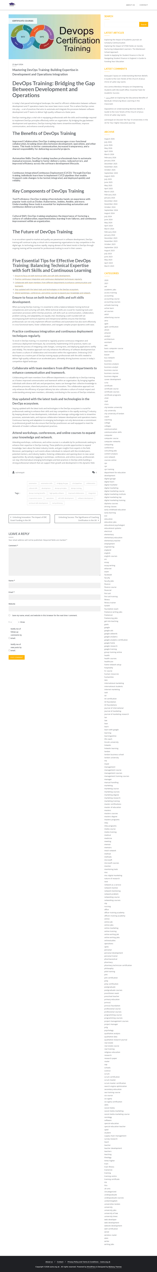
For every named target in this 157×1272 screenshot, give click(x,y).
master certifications (112, 804)
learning (107, 733)
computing (108, 444)
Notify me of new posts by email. (16, 647)
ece (105, 516)
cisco (106, 404)
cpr (105, 466)
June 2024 (108, 219)
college (107, 423)
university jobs (110, 1210)
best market (109, 351)
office (106, 909)
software (107, 1120)
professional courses (112, 1012)
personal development (113, 953)
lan (105, 717)
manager (108, 779)
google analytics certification (116, 640)
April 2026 (108, 151)
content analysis (111, 454)
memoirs (108, 847)
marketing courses (112, 792)
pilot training (109, 971)
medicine (108, 838)
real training (109, 1049)
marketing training (112, 801)
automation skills (46, 483)
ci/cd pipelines (77, 483)
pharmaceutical (110, 959)
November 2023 (110, 241)
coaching (108, 420)
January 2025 (109, 198)
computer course (111, 438)
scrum (107, 1074)
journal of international (114, 708)
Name (12, 580)
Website (12, 604)
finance (107, 584)
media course (110, 829)
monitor (107, 866)
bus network (109, 358)
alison (106, 330)
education (108, 519)
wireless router (110, 1235)
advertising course (112, 317)
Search (108, 16)
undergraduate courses (114, 1198)
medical (107, 835)
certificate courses (111, 392)
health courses (110, 658)
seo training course (112, 1092)
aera (106, 320)
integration (92, 493)
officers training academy (114, 916)
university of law (111, 1213)
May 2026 (108, 148)
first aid (107, 593)
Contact (60, 1262)
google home (109, 643)
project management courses (116, 1021)
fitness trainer (110, 602)
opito (106, 947)
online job (108, 922)
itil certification (110, 698)
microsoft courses (111, 863)
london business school (114, 754)
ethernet (107, 568)
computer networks (112, 441)
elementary (109, 534)
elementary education (113, 537)
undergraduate (110, 1195)
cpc (105, 463)
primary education (112, 999)
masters (107, 810)
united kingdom (110, 1201)
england (107, 550)
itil (105, 695)
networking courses (112, 900)
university (108, 1207)
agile (106, 323)
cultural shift (33, 488)
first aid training (111, 596)
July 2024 (108, 216)
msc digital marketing (113, 875)
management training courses (116, 776)
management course (112, 770)
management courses (113, 773)
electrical (108, 531)
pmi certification (111, 978)
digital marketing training (114, 500)
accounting (108, 296)
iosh (106, 692)
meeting (107, 841)
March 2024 (109, 229)
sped (106, 1129)
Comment (13, 545)
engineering (109, 547)
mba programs (110, 826)
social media (109, 1108)
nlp (105, 903)
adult (106, 314)
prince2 (107, 1002)
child (106, 398)
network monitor (111, 888)
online (107, 919)
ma (105, 760)
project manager (111, 1024)
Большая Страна (111, 76)
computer (108, 435)
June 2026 (108, 145)
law (105, 720)
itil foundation (110, 702)
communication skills (113, 432)
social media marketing (114, 1111)
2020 (106, 280)
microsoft (108, 860)
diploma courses (111, 503)
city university (110, 410)
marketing (108, 785)
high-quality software (57, 493)
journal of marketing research (116, 714)
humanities (109, 677)
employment (109, 544)
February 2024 (110, 232)
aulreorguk (19, 472)
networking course (112, 897)
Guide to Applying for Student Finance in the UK (124, 55)
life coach (108, 739)
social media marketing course (117, 1114)
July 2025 (108, 179)
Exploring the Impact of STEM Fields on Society (123, 46)
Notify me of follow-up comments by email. (16, 633)
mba (106, 823)
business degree (111, 376)
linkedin (107, 745)
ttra (105, 1185)
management (109, 767)
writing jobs (109, 1244)
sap (105, 1064)
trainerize (108, 1170)
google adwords (110, 633)
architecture (109, 339)
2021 (106, 283)
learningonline (110, 736)
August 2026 (109, 139)
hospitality (108, 668)
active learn (109, 308)
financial (107, 590)
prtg (106, 1027)
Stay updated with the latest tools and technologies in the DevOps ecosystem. (47, 289)
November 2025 (110, 167)
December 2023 (110, 238)
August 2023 (109, 250)
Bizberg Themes (115, 1267)
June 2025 (108, 182)
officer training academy (114, 912)
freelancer (108, 615)
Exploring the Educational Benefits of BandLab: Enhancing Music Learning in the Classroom (126, 101)
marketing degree (111, 795)
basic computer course (113, 348)
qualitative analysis (112, 1033)
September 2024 (111, 210)
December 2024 (110, 201)
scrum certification (112, 1077)
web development (111, 1222)
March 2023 (109, 266)
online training (110, 931)
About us (49, 1262)
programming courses (113, 1018)
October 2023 (109, 244)
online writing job (111, 934)
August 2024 (109, 213)
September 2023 (111, 247)
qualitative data (110, 1036)
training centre (110, 1176)
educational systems (112, 528)
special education (111, 1123)
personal (108, 950)
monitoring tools (111, 869)
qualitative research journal (115, 1040)
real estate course (111, 1046)
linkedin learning (111, 748)
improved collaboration (76, 493)
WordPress (91, 1267)
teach (106, 1142)
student (107, 1133)
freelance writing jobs (113, 612)
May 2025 (108, 185)
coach (106, 416)
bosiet (106, 354)
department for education (115, 472)
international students (113, 686)
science (107, 1071)
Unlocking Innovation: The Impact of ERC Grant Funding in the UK (28, 518)
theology (107, 1157)
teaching (107, 1154)
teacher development (113, 1148)
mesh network (110, 850)
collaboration (90, 483)
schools (107, 1067)
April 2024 (108, 225)
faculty (107, 578)
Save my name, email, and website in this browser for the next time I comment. (44, 615)
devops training (76, 488)
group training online (113, 652)
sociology (108, 1117)
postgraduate (109, 987)
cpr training (109, 469)
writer (106, 1241)
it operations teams (35, 498)
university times (111, 1216)
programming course (113, 1015)
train (106, 1164)
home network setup (112, 664)
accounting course (111, 299)
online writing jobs (112, 937)
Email (12, 592)
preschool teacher (111, 996)
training (107, 1173)
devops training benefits (37, 493)
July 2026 (108, 142)
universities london (112, 1204)
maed (106, 764)
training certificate (111, 1179)
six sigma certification (113, 1102)
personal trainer (111, 956)
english (107, 553)
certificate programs (112, 395)
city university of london (114, 413)
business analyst (111, 367)
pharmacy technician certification (118, 965)
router (107, 1061)
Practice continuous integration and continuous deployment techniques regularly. (48, 279)
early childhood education (115, 509)
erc (105, 559)
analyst (107, 336)
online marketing (111, 928)
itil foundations (110, 705)
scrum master (110, 1080)
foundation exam (111, 609)
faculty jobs (109, 581)
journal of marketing (112, 711)
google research (111, 646)
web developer (110, 1219)
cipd (106, 401)
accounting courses (112, 302)
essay (106, 562)
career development (112, 379)
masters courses (111, 813)
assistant (108, 342)
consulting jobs (110, 451)
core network (109, 457)
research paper (110, 1058)
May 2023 (108, 260)
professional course (112, 1009)
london (107, 751)
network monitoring (112, 891)
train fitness (109, 1167)
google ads (108, 630)
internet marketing (112, 689)
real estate (108, 1043)
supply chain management (115, 1136)
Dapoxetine (109, 109)
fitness (107, 599)
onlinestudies (110, 940)
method (107, 854)
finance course (110, 587)
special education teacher (115, 1126)
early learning (110, 513)
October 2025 (109, 170)
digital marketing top (113, 497)
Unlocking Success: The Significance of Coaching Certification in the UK (79, 518)
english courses (110, 556)
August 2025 (109, 176)
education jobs (110, 522)
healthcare (108, 661)
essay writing (109, 565)
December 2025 (110, 163)
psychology (108, 1030)
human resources (111, 674)
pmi (106, 974)
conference (109, 447)
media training (110, 832)
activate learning (111, 305)
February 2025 (110, 194)
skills (106, 1105)
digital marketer (111, 485)
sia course (108, 1095)
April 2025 (108, 188)
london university (111, 757)
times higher (109, 1160)
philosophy (108, 968)
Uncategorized (110, 1191)
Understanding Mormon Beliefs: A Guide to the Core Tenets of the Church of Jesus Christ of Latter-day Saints (126, 79)
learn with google (111, 729)
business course (111, 370)
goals (106, 624)
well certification (111, 1229)
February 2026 (110, 157)
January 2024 (109, 235)
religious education (112, 1052)
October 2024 (109, 207)
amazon (107, 333)
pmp (106, 981)
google (107, 627)
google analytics (111, 637)
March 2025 (109, 191)
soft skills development (66, 498)
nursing (107, 906)
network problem (111, 894)
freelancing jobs (111, 618)
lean (106, 723)
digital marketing (111, 488)
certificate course (111, 389)
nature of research (112, 878)
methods (108, 857)
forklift (107, 606)
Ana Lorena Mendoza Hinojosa (116, 86)
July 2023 (108, 253)
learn (106, 726)
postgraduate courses (113, 990)
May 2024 (108, 222)
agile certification (111, 327)
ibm (106, 680)
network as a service (112, 885)
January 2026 (109, 160)
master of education (112, 807)
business (108, 361)
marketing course (111, 788)
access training (110, 292)
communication (110, 429)
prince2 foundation (112, 1005)
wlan (106, 1238)
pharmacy (108, 962)
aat (105, 286)
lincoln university (111, 742)
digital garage (110, 478)
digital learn (109, 482)
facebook (108, 575)
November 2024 (110, 204)
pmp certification (111, 984)
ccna (106, 382)
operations (50, 498)
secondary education (113, 1089)
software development (85, 498)
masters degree (110, 816)
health (107, 655)
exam (106, 571)
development (46, 488)
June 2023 (108, 256)
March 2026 (109, 154)
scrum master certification (115, 1083)
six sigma (108, 1098)
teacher (107, 1145)
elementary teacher (112, 540)
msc (106, 872)
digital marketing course (114, 491)
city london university (113, 407)
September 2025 (111, 173)
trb (105, 1182)
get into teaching (111, 621)
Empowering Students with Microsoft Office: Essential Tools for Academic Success (124, 89)
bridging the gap (62, 483)
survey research (111, 1139)
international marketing (114, 683)
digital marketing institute (115, 494)
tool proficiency (57, 503)
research (108, 1055)
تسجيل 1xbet (109, 98)
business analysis (111, 364)
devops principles (61, 488)
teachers (107, 1151)
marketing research (112, 798)
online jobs (108, 925)
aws (106, 345)
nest (106, 881)
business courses (111, 373)
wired (106, 1232)
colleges (107, 426)
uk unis (107, 1188)
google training (110, 649)
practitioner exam (111, 993)
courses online (110, 460)
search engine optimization (115, 1086)
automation (33, 483)
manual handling (111, 782)
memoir (107, 844)
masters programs (111, 819)
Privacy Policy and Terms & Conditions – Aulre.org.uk (89, 1262)
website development (113, 1226)
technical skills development (38, 503)
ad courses (108, 311)
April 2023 (108, 263)
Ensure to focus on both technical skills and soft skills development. (43, 276)
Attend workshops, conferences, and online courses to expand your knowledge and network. (53, 293)
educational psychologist (114, 525)
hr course (108, 671)
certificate (108, 385)
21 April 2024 (17, 64)
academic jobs (110, 289)
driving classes (110, 506)
